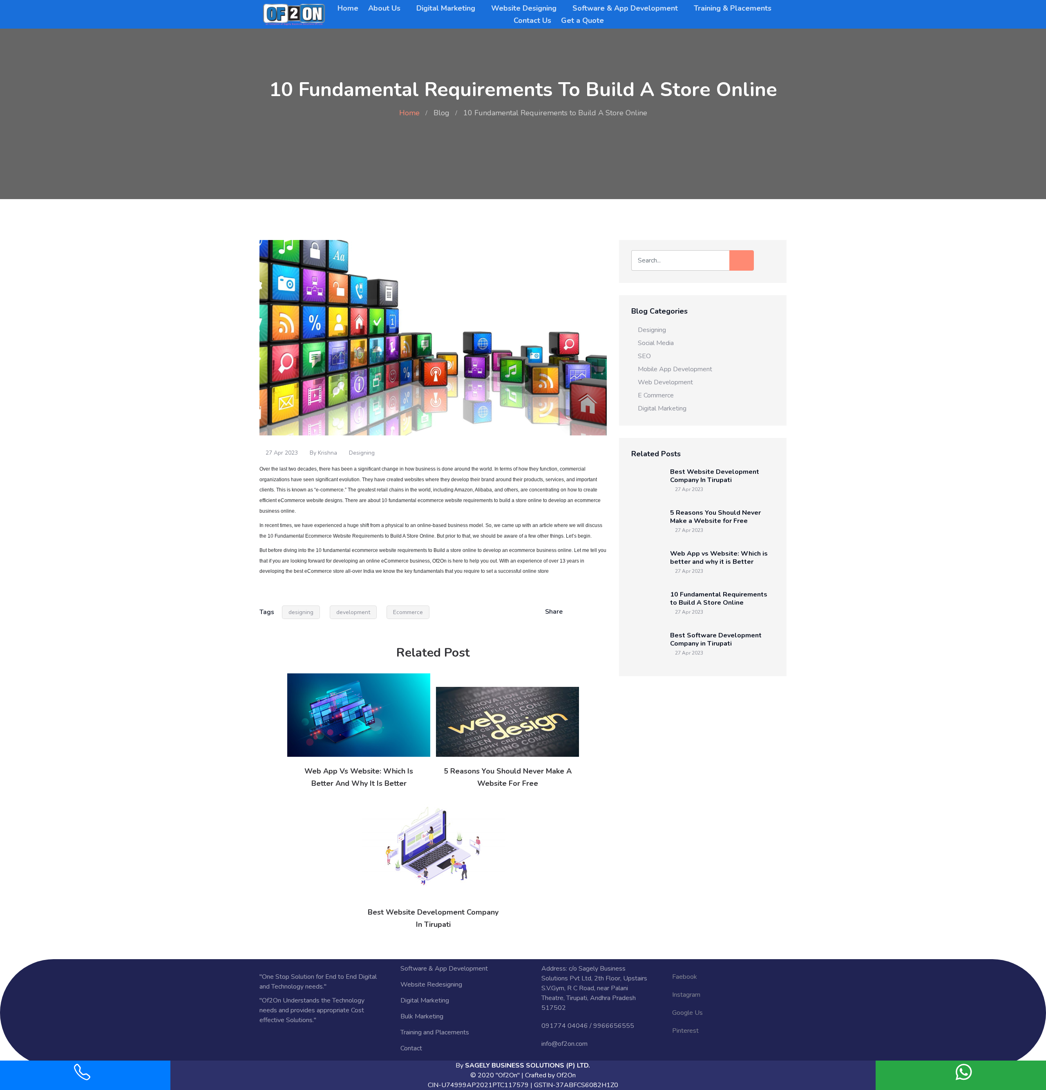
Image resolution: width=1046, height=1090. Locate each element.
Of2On (566, 1075)
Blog (441, 113)
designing (300, 612)
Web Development (665, 382)
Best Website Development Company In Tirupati (714, 475)
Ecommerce (408, 612)
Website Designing (524, 8)
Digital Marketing (445, 8)
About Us (384, 8)
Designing (362, 453)
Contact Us (532, 20)
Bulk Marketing (421, 1016)
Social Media (656, 343)
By (523, 1065)
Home (347, 8)
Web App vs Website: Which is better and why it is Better (719, 557)
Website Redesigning (431, 984)
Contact (411, 1048)
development (353, 612)
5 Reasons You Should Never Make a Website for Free (715, 516)
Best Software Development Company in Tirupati (716, 639)
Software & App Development (625, 8)
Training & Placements (732, 8)
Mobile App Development (675, 369)
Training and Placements (434, 1032)
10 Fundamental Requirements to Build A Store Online (718, 598)
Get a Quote (582, 20)
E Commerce (656, 395)
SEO (644, 356)
